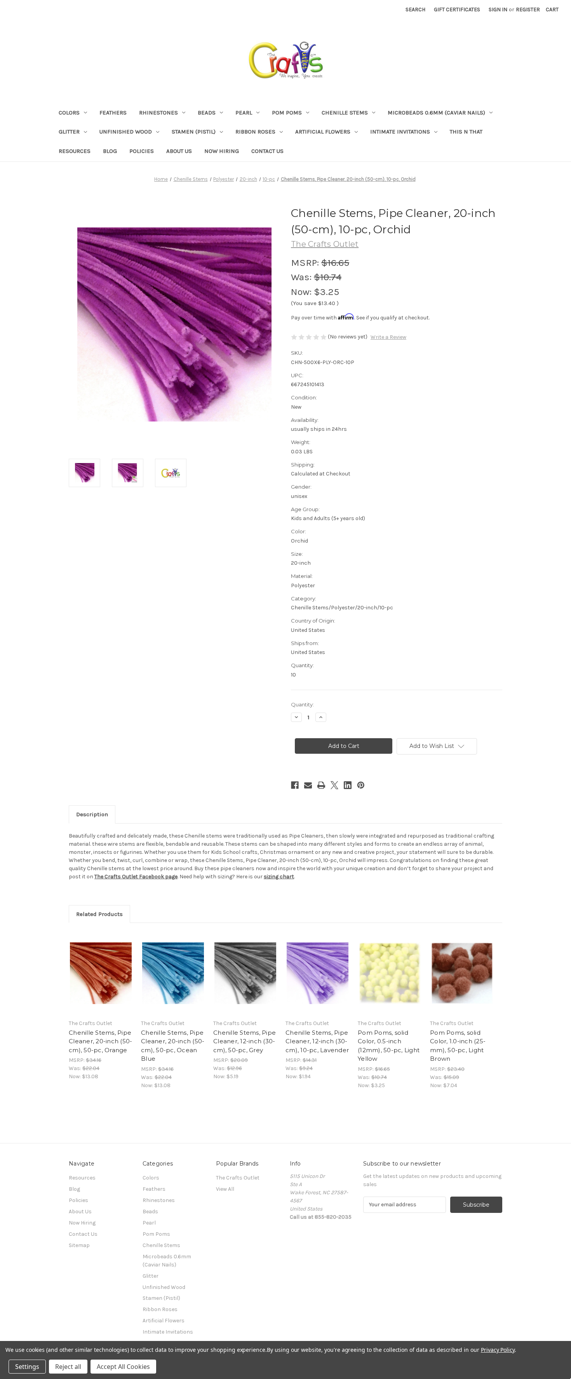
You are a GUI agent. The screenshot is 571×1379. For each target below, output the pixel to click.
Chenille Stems (345, 112)
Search (415, 9)
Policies (141, 150)
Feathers (113, 112)
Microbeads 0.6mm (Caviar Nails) (436, 112)
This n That (466, 131)
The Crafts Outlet (237, 1177)
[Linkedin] (348, 785)
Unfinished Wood (125, 131)
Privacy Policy (498, 1349)
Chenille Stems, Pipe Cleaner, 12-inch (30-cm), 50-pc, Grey (244, 1041)
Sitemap (79, 1245)
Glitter (69, 131)
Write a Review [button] (388, 337)
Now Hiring (221, 150)
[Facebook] (295, 785)
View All (225, 1189)
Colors (69, 112)
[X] (334, 785)
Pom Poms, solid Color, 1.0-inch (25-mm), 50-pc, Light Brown (458, 1046)
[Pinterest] (361, 785)
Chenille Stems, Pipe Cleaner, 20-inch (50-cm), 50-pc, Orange (100, 1041)
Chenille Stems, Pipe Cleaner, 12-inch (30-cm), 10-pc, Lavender (317, 1041)
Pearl (243, 112)
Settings (27, 1366)
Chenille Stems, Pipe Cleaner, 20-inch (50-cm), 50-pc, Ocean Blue (172, 1046)
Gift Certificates (457, 9)
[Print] (321, 785)
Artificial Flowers (322, 131)
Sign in (498, 9)
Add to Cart (100, 980)
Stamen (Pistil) (194, 131)
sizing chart (279, 876)
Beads (207, 112)
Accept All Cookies (123, 1366)
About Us (179, 150)
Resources (75, 150)
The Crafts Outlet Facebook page (136, 876)
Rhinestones (158, 112)
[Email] (308, 785)
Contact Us (267, 150)
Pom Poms (287, 112)
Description (92, 814)
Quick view (100, 966)
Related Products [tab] (99, 914)
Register (528, 9)
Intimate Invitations (400, 131)
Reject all (68, 1366)
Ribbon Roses (255, 131)
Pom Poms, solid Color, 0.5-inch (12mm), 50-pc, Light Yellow (389, 1046)
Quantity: (302, 704)
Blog (110, 150)
